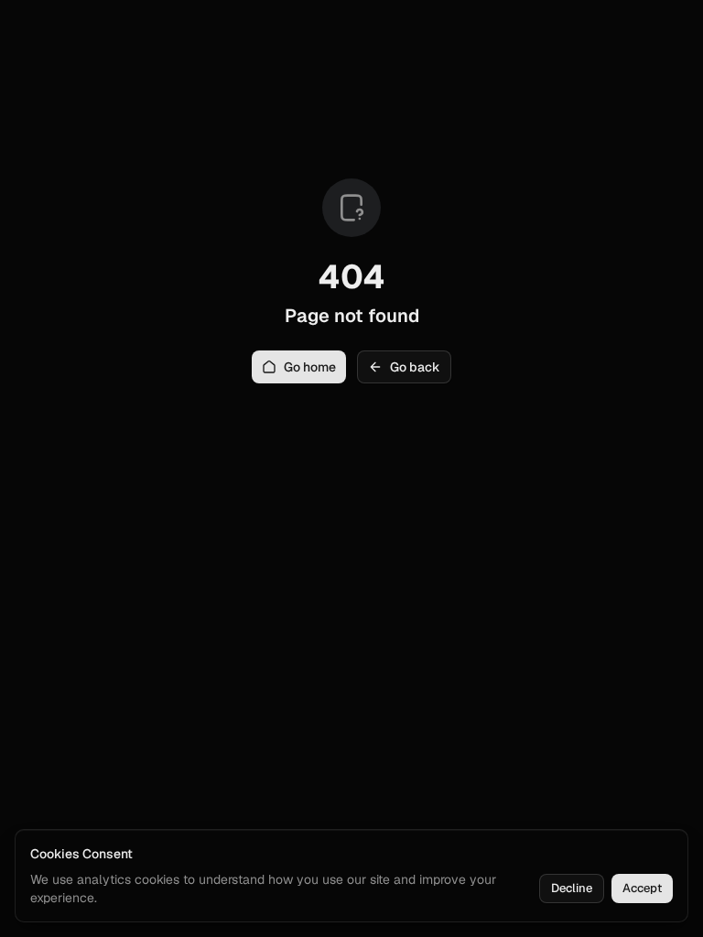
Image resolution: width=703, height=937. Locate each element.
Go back (415, 367)
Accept (642, 888)
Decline (571, 888)
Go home (310, 367)
